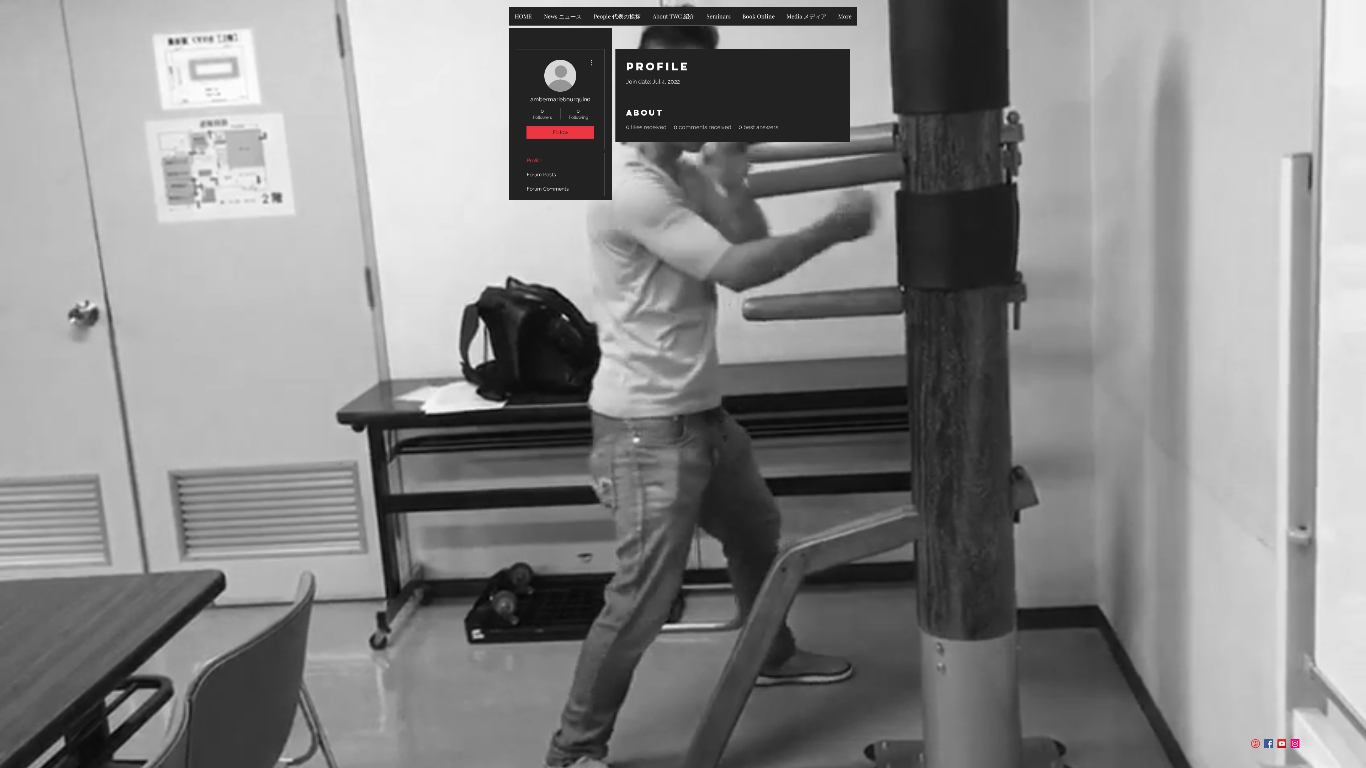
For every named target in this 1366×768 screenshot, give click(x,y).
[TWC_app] (1255, 743)
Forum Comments (548, 189)
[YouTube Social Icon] (1281, 743)
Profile (534, 160)
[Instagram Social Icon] (1295, 743)
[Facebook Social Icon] (1268, 743)
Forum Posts (541, 174)
